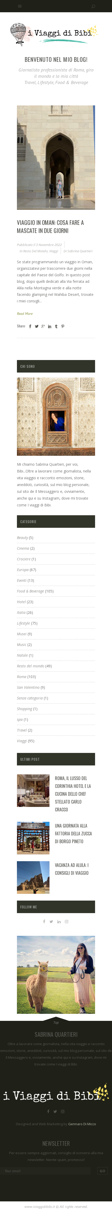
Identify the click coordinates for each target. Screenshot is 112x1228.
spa (20, 719)
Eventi (22, 580)
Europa (23, 569)
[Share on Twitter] (37, 326)
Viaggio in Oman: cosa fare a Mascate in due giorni (50, 226)
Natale (22, 655)
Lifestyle (23, 623)
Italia (21, 612)
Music (21, 644)
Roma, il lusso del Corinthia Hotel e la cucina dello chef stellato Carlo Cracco (73, 794)
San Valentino (28, 687)
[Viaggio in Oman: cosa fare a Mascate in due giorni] (56, 157)
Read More (25, 313)
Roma (21, 676)
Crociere (23, 558)
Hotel (21, 601)
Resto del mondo (35, 251)
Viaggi (53, 251)
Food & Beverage (30, 591)
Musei (22, 633)
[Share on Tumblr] (56, 326)
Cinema (23, 548)
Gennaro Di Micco (82, 1124)
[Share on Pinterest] (63, 326)
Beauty (22, 537)
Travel (22, 730)
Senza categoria (30, 698)
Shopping (24, 708)
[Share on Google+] (43, 326)
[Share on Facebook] (30, 326)
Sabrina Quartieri (79, 251)
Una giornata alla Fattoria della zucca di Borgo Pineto (73, 833)
